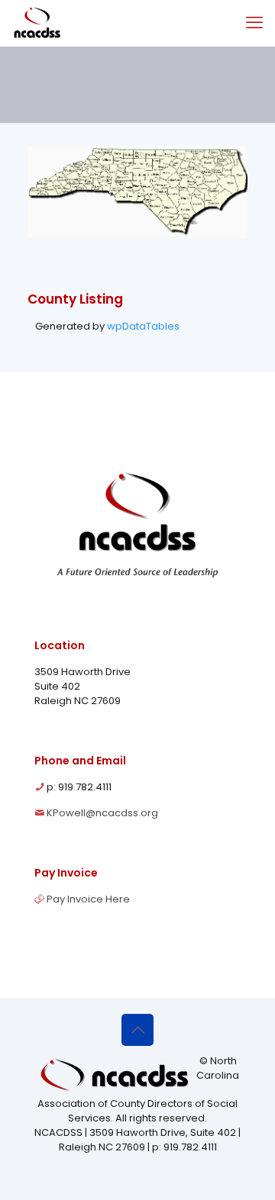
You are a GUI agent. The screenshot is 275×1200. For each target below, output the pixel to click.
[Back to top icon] (137, 1030)
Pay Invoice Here (88, 899)
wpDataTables (143, 326)
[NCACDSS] (37, 23)
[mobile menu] (254, 23)
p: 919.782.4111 (79, 787)
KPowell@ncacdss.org (102, 813)
